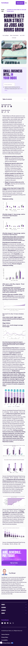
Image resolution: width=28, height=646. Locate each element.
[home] (4, 2)
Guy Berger (6, 35)
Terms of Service (5, 634)
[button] (26, 2)
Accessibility (4, 640)
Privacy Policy (4, 637)
